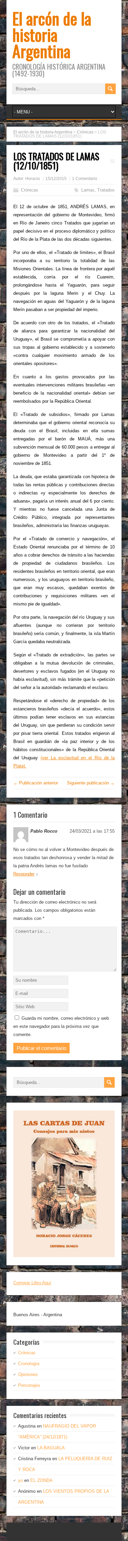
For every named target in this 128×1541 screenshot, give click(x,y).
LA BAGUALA (51, 1447)
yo (20, 1480)
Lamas (88, 190)
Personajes (29, 1385)
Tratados (106, 190)
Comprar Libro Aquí (32, 1282)
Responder (23, 873)
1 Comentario (84, 178)
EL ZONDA (41, 1480)
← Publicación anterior (35, 782)
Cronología (28, 1363)
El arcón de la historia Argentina (51, 34)
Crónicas (29, 190)
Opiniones (28, 1374)
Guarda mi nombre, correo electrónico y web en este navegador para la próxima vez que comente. (61, 1026)
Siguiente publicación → (91, 782)
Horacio (32, 178)
